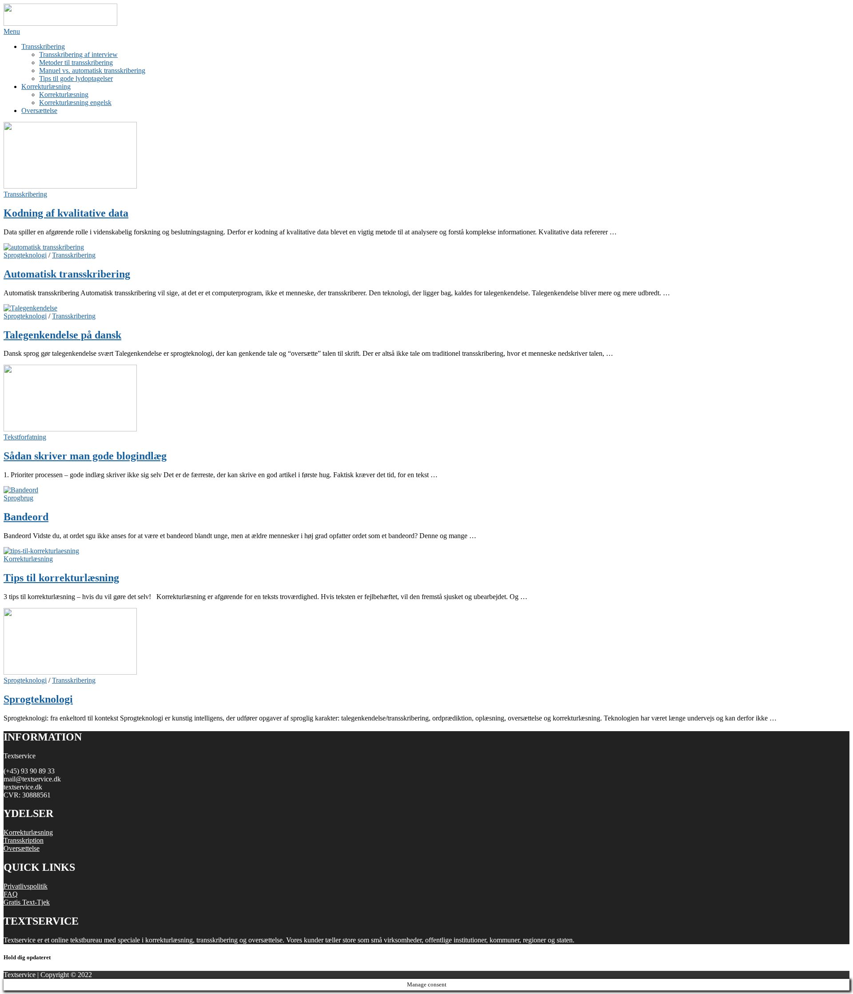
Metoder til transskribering (76, 62)
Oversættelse (39, 110)
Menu (12, 31)
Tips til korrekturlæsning (61, 578)
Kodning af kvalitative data (66, 213)
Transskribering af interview (78, 54)
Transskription (24, 840)
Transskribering (43, 46)
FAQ (11, 894)
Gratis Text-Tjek (27, 902)
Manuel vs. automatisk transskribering (92, 70)
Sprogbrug (18, 498)
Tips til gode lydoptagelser (76, 78)
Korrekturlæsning (46, 86)
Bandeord (26, 517)
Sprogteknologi (25, 255)
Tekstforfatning (25, 437)
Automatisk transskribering (67, 274)
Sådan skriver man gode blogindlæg (85, 456)
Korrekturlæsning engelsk (75, 102)
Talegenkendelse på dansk (62, 335)
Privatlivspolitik (26, 886)
